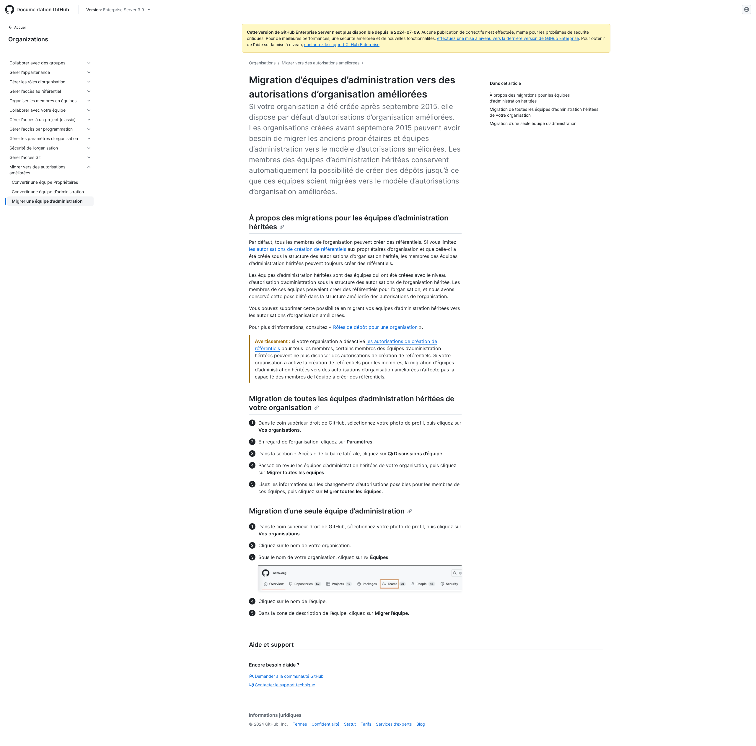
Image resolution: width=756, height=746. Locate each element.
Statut (350, 724)
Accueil (20, 27)
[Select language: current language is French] (746, 9)
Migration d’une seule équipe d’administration (327, 511)
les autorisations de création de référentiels (297, 249)
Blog (420, 724)
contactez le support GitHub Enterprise (341, 44)
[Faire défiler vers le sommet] (743, 733)
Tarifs (366, 724)
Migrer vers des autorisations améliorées (320, 62)
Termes (300, 724)
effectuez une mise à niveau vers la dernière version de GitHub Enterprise (508, 38)
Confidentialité (325, 724)
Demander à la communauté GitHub (289, 676)
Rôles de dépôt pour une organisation (375, 327)
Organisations (262, 62)
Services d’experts (394, 724)
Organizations (28, 39)
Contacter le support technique (285, 684)
